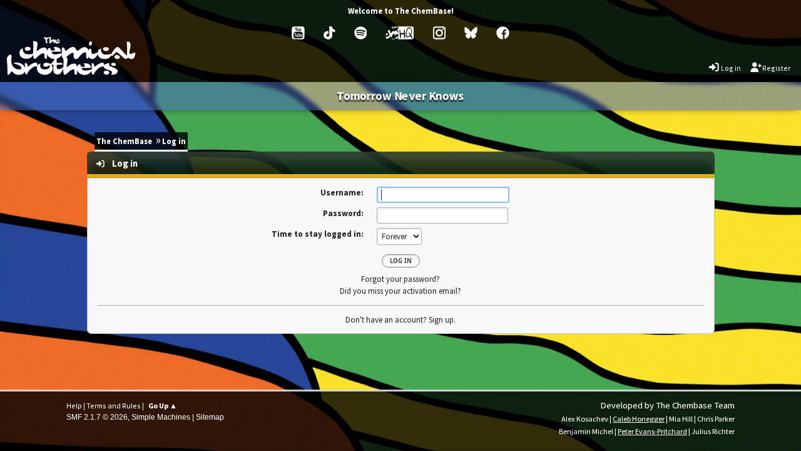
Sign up (441, 319)
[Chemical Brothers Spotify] (360, 32)
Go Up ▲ (162, 405)
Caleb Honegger (639, 418)
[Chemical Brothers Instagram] (439, 32)
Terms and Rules (113, 405)
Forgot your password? (400, 279)
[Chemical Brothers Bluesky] (470, 32)
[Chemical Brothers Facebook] (502, 32)
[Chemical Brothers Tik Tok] (329, 32)
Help (74, 405)
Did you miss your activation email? (400, 291)
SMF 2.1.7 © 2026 (97, 417)
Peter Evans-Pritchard (652, 431)
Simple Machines (160, 417)
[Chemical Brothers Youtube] (298, 32)
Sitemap (210, 417)
